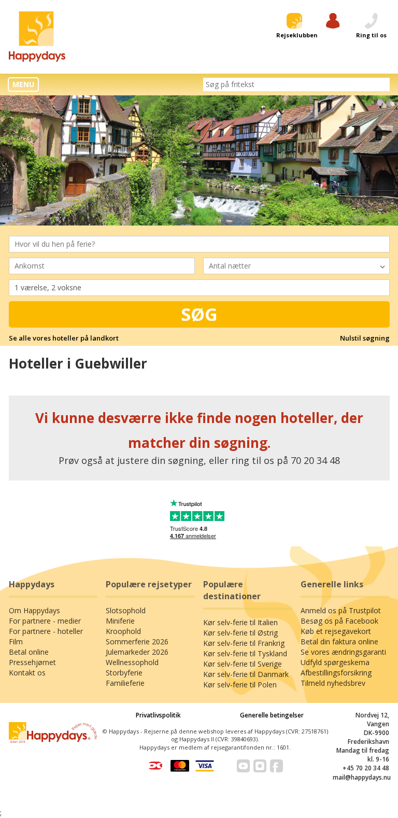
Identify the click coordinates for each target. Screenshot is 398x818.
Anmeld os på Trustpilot (341, 610)
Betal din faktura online (339, 641)
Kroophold (123, 631)
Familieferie (125, 683)
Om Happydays (34, 610)
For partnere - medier (45, 621)
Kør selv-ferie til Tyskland (245, 653)
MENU (23, 84)
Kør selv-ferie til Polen (240, 684)
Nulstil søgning (365, 338)
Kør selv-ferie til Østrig (240, 633)
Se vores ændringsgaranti (343, 652)
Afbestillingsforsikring (336, 673)
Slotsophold (126, 610)
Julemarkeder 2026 (137, 652)
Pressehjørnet (32, 662)
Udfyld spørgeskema (335, 662)
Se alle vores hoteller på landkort (64, 338)
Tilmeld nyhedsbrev (333, 683)
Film (16, 641)
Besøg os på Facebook (339, 621)
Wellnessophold (132, 662)
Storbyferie (124, 673)
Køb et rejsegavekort (336, 631)
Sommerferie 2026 (137, 641)
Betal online (29, 652)
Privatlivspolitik (158, 715)
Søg (199, 314)
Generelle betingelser (272, 715)
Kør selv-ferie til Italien (240, 622)
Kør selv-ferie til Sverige (242, 664)
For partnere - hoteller (46, 631)
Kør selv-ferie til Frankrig (244, 643)
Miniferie (120, 621)
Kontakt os (27, 673)
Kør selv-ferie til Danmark (246, 674)
